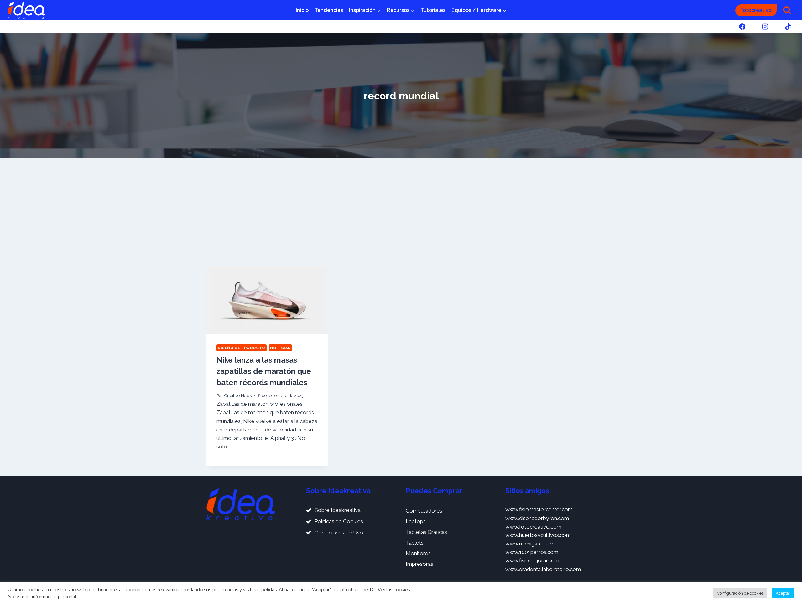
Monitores (418, 553)
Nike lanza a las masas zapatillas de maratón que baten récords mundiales (263, 371)
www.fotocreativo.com (533, 527)
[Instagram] (765, 26)
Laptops (416, 521)
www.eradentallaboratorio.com (543, 569)
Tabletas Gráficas (426, 532)
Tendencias (329, 10)
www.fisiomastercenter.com (539, 509)
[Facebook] (742, 26)
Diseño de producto (241, 348)
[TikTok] (788, 26)
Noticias (280, 348)
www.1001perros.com (531, 552)
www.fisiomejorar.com (532, 560)
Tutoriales (432, 10)
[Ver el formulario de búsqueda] (787, 10)
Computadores (424, 511)
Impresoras (419, 564)
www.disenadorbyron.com (537, 518)
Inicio (302, 10)
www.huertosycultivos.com (538, 535)
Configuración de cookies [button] (740, 593)
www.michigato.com (530, 543)
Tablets (415, 542)
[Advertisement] (401, 212)
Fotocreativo (756, 10)
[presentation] (267, 300)
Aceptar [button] (783, 593)
